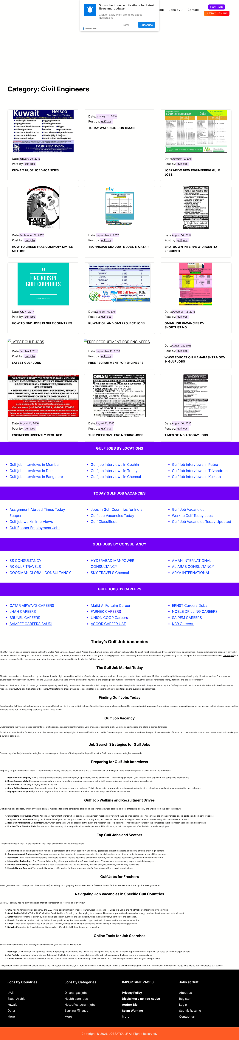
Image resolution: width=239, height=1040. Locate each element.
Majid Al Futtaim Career (110, 605)
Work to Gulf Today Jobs (192, 515)
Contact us (187, 1016)
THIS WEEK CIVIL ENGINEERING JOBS (115, 435)
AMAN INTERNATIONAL (191, 560)
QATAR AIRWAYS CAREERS (32, 605)
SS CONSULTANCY (25, 560)
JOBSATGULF (118, 1034)
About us (185, 992)
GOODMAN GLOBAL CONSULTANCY (40, 572)
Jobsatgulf (228, 655)
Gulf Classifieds (104, 521)
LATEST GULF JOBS (26, 363)
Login (183, 1004)
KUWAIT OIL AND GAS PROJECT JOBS (116, 323)
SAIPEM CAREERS (187, 617)
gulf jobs (30, 163)
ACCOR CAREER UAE (108, 624)
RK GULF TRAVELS (25, 566)
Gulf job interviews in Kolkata (196, 476)
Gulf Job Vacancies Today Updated (201, 521)
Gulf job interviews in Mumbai (35, 464)
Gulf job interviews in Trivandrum (200, 470)
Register (185, 998)
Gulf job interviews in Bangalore (36, 476)
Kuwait (12, 1004)
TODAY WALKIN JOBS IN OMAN (111, 128)
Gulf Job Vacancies (188, 509)
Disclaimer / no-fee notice (141, 998)
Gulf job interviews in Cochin (115, 464)
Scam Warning (132, 1010)
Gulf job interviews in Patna (195, 464)
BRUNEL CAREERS (25, 617)
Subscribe (146, 25)
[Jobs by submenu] (182, 10)
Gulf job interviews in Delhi (32, 470)
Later (126, 25)
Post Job (216, 7)
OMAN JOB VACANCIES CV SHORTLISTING (184, 325)
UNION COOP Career (108, 617)
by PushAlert (91, 28)
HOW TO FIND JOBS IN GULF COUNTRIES (42, 323)
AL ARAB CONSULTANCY (193, 566)
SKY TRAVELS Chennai (110, 572)
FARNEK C (99, 611)
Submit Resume (217, 13)
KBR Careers (182, 624)
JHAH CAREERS (23, 611)
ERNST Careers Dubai (190, 605)
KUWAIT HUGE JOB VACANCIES (35, 170)
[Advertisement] (119, 47)
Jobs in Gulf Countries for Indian (118, 509)
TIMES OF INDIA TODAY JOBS (186, 435)
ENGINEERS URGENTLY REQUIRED (37, 435)
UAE (10, 992)
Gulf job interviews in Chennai (116, 476)
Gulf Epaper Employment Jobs (35, 528)
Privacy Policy (132, 992)
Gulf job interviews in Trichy (114, 470)
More (11, 1016)
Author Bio (130, 1004)
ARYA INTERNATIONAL (191, 572)
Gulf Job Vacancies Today (112, 515)
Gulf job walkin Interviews (31, 521)
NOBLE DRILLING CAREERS (195, 611)
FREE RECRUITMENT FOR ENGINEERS (115, 363)
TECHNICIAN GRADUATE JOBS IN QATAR (118, 247)
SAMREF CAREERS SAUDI (31, 624)
